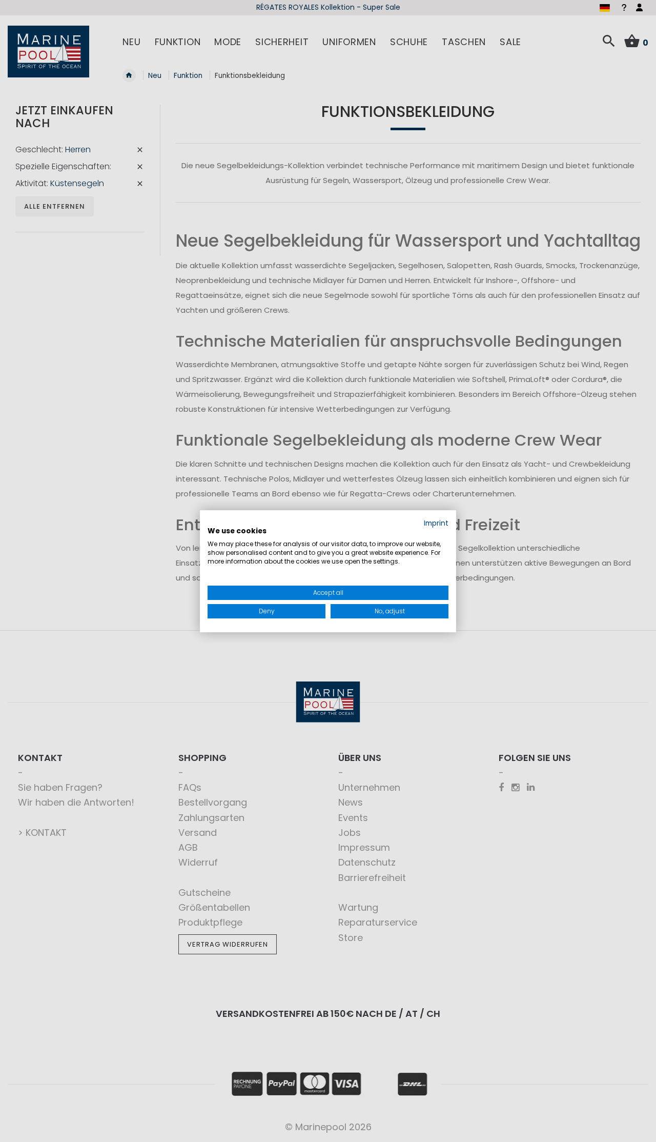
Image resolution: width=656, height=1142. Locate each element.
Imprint (436, 523)
